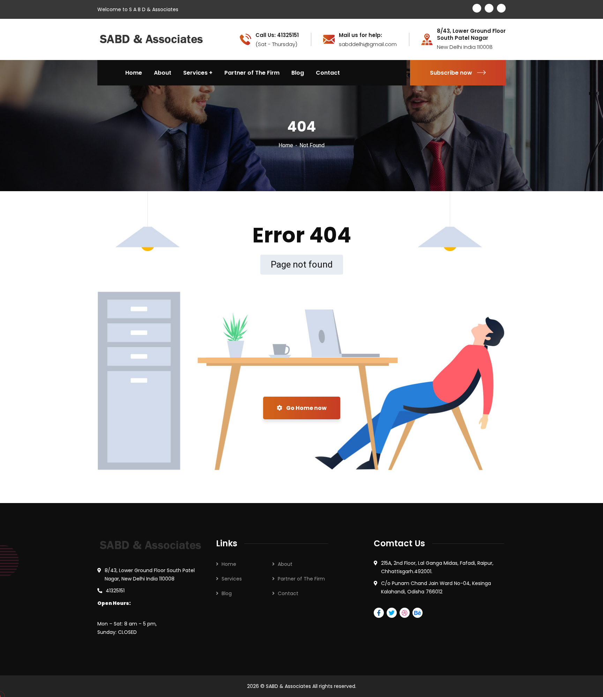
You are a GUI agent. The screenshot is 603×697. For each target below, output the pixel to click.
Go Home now (306, 408)
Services (232, 578)
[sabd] (151, 39)
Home (285, 145)
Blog (227, 593)
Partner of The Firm (301, 578)
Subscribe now (451, 73)
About (285, 564)
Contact (288, 593)
